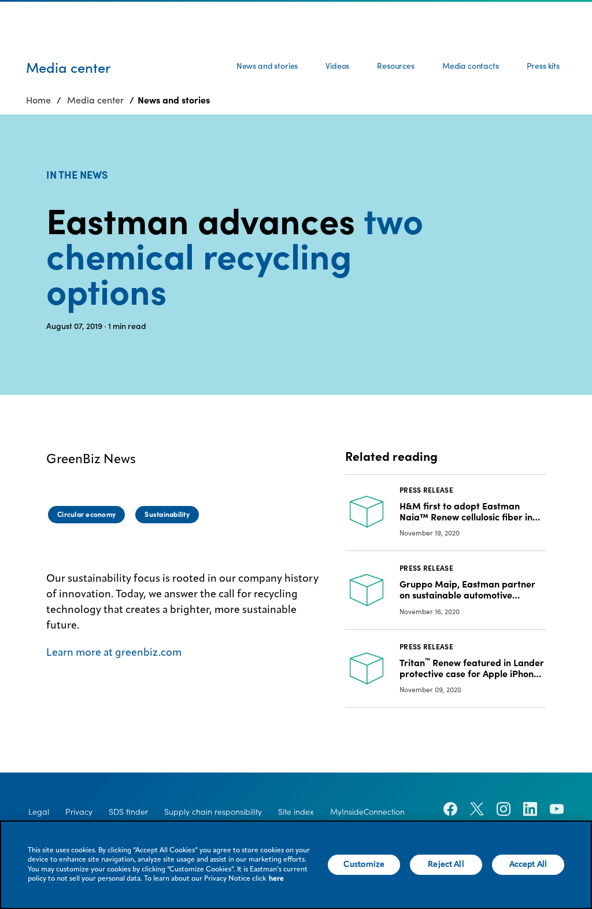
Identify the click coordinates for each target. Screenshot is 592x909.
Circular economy (86, 514)
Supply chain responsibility (213, 812)
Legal (38, 812)
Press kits (543, 66)
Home (38, 100)
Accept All (528, 864)
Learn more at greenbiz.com (114, 653)
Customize (363, 864)
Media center (95, 100)
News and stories (267, 66)
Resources (396, 66)
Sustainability (167, 514)
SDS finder (128, 812)
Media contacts (470, 66)
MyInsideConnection (367, 812)
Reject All (446, 864)
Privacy (78, 812)
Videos (337, 66)
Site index (296, 812)
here (276, 878)
